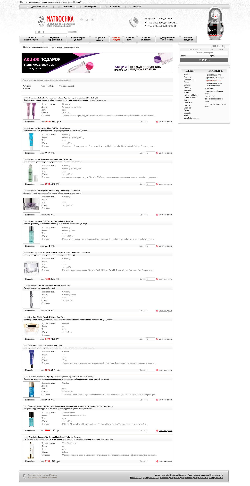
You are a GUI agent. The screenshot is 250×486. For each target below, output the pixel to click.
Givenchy (27, 86)
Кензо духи (179, 477)
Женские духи (135, 477)
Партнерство (90, 6)
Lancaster (187, 105)
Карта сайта (115, 6)
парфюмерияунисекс (78, 39)
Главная (157, 475)
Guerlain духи (191, 477)
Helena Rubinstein (191, 95)
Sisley (186, 115)
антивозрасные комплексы (212, 87)
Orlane (186, 110)
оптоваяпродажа (188, 39)
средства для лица (214, 83)
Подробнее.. (30, 122)
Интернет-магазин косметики (35, 47)
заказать (204, 60)
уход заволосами (146, 39)
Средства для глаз (71, 47)
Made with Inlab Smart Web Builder (42, 477)
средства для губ (213, 75)
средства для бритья (215, 77)
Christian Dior (189, 80)
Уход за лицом (56, 47)
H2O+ (186, 92)
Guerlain (26, 88)
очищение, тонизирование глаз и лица (214, 99)
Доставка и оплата (39, 6)
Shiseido (187, 113)
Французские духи (151, 477)
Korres (186, 100)
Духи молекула (216, 475)
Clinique (187, 85)
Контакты (67, 6)
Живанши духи (166, 477)
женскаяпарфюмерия (31, 39)
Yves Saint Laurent (66, 86)
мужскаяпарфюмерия (55, 39)
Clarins (186, 82)
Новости (137, 6)
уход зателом (130, 39)
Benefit (186, 74)
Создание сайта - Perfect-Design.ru (42, 475)
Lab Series (188, 103)
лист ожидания (165, 122)
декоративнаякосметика (167, 39)
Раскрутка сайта (216, 477)
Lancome (187, 108)
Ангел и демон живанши (198, 475)
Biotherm (187, 77)
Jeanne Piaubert (47, 86)
